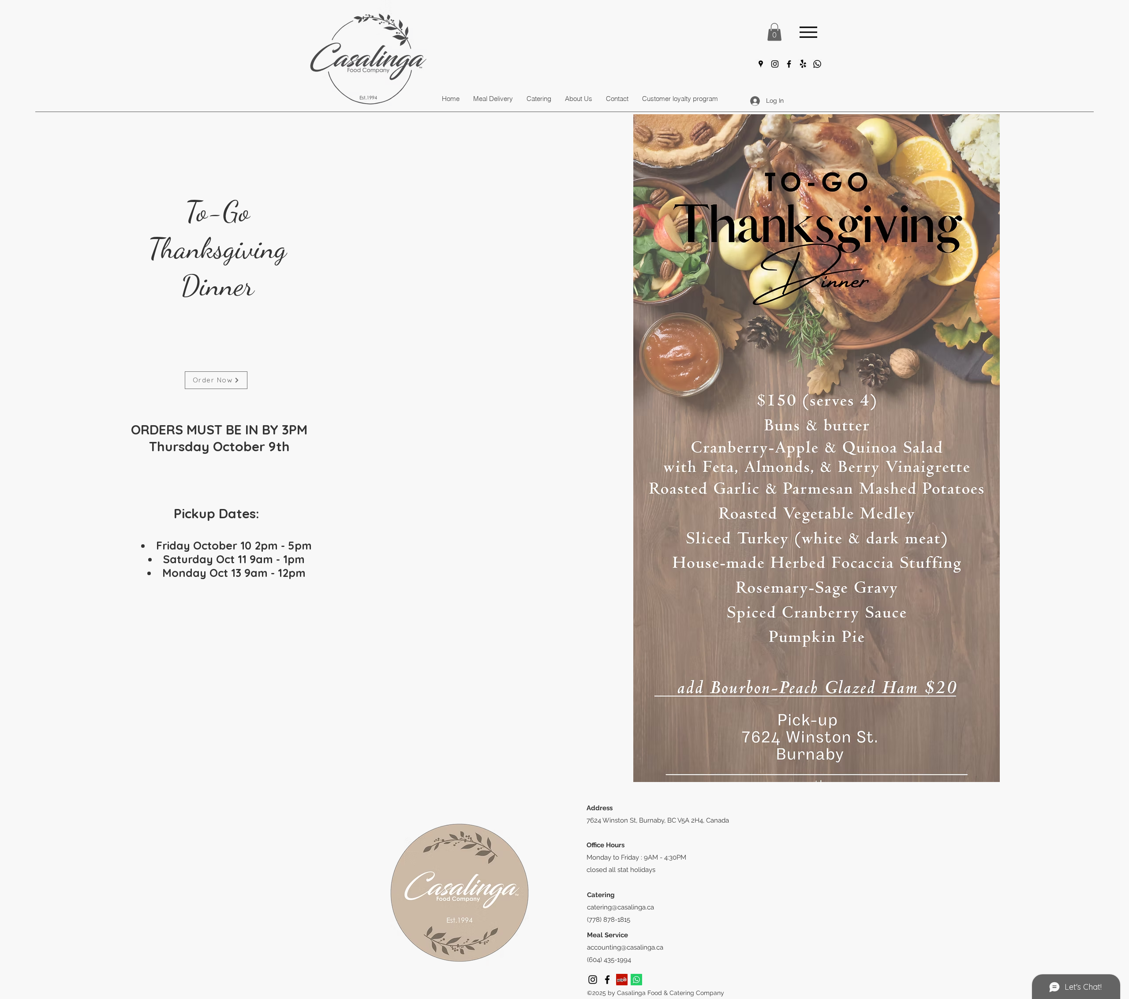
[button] (774, 32)
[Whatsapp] (817, 64)
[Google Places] (761, 64)
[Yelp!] (803, 64)
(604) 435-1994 (609, 960)
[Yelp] (622, 979)
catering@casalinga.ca (620, 907)
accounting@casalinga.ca (625, 947)
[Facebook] (789, 64)
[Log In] (754, 101)
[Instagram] (775, 64)
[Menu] (808, 32)
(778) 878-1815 (608, 920)
